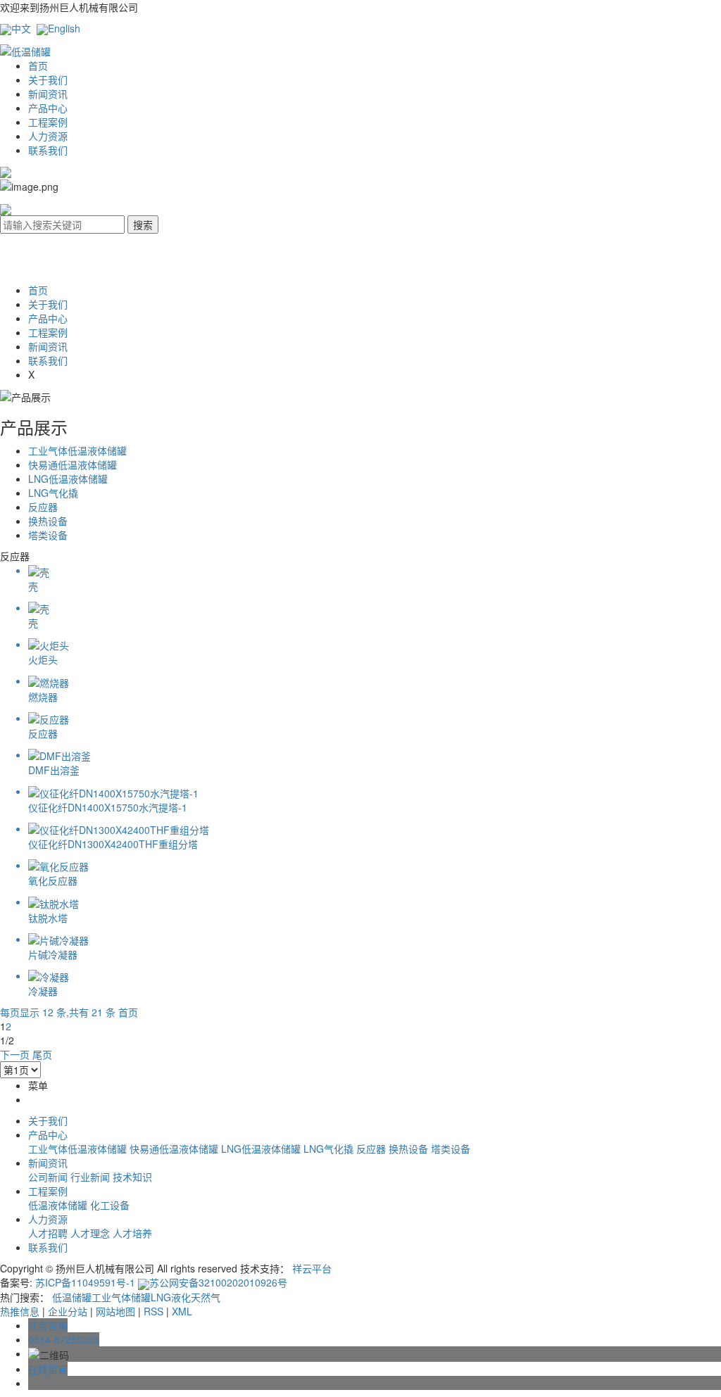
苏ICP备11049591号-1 (85, 1282)
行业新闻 (91, 1177)
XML (182, 1311)
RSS (153, 1311)
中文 (21, 28)
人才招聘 (49, 1233)
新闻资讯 (48, 94)
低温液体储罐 (59, 1205)
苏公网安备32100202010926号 (218, 1282)
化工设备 (110, 1205)
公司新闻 (49, 1177)
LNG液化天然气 (185, 1297)
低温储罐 (72, 1297)
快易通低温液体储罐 (72, 464)
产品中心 (48, 108)
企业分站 (67, 1311)
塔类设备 (48, 535)
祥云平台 (312, 1268)
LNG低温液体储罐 (68, 479)
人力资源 (48, 136)
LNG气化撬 (53, 493)
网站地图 (115, 1311)
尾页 (42, 1054)
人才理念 (91, 1233)
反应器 (43, 507)
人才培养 (132, 1233)
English (64, 28)
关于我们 (48, 79)
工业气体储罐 (121, 1297)
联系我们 (48, 150)
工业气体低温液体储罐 (77, 450)
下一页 (15, 1054)
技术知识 (132, 1177)
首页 (38, 65)
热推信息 (19, 1311)
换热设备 (48, 521)
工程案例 (48, 122)
